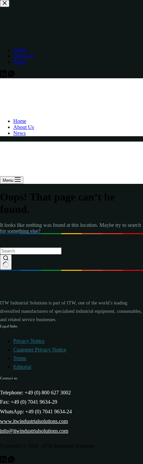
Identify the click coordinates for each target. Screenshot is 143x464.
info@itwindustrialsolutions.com (34, 431)
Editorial (22, 367)
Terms (19, 358)
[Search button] (6, 262)
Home (19, 121)
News (19, 133)
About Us (23, 127)
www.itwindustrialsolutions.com (34, 421)
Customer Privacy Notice (39, 349)
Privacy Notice (29, 341)
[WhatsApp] (11, 461)
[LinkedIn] (4, 461)
